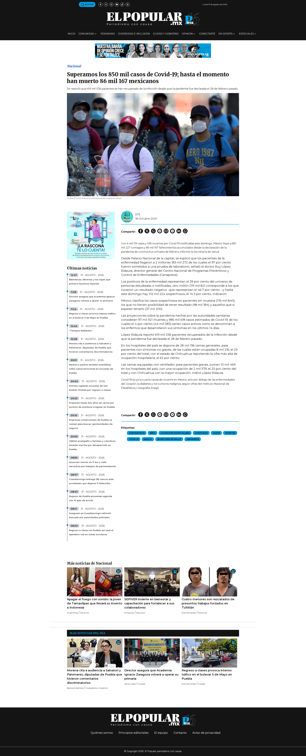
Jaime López (130, 684)
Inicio (71, 33)
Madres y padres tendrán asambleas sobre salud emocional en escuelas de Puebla (91, 368)
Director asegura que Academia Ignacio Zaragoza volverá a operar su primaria (92, 298)
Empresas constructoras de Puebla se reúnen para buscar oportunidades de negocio (91, 424)
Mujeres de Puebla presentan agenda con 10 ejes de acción (90, 498)
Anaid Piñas (72, 613)
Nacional (74, 66)
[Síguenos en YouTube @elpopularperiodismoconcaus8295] (117, 4)
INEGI (152, 433)
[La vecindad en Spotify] (91, 235)
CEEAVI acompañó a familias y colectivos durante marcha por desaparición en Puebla (92, 445)
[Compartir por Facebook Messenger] (172, 231)
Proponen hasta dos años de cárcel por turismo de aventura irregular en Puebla (92, 405)
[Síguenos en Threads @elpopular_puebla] (128, 4)
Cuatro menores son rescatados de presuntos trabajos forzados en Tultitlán (208, 603)
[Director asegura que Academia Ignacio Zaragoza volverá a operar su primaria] (152, 653)
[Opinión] (153, 50)
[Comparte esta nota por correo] (166, 231)
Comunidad (86, 33)
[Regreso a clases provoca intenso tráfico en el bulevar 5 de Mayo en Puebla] (209, 653)
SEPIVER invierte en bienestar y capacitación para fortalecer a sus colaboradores (149, 603)
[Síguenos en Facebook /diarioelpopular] (100, 4)
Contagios (201, 433)
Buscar (89, 4)
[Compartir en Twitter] (146, 231)
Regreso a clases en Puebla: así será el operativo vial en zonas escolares (91, 532)
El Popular (129, 613)
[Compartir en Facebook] (140, 231)
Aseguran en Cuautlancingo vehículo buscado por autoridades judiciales (90, 515)
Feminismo (108, 33)
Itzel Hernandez (189, 613)
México (148, 439)
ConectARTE (207, 33)
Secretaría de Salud (169, 439)
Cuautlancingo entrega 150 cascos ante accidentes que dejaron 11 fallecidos (91, 481)
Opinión (187, 33)
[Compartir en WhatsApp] (153, 231)
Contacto (180, 733)
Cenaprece (192, 439)
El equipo (161, 733)
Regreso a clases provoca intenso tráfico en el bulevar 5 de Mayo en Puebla (92, 315)
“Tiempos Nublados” (80, 330)
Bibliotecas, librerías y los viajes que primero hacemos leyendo (89, 281)
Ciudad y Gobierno (166, 33)
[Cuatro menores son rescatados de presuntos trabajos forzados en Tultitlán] (209, 581)
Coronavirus (137, 433)
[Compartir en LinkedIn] (178, 231)
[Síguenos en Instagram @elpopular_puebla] (111, 4)
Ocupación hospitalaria (175, 433)
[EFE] (127, 216)
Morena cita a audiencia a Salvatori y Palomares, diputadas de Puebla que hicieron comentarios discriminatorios (91, 347)
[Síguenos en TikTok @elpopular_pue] (122, 4)
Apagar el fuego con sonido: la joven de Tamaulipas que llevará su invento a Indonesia (94, 603)
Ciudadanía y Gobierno (97, 688)
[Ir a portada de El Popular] (153, 18)
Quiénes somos (102, 733)
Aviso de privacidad (206, 733)
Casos (216, 433)
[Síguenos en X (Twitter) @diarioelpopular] (106, 4)
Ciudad (141, 684)
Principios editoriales (134, 733)
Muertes (230, 433)
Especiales (246, 33)
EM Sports (226, 33)
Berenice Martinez (75, 688)
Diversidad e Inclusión (134, 33)
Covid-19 (133, 439)
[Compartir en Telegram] (159, 231)
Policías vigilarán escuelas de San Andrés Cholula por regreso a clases (90, 388)
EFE (137, 214)
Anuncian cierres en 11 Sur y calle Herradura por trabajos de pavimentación (92, 464)
